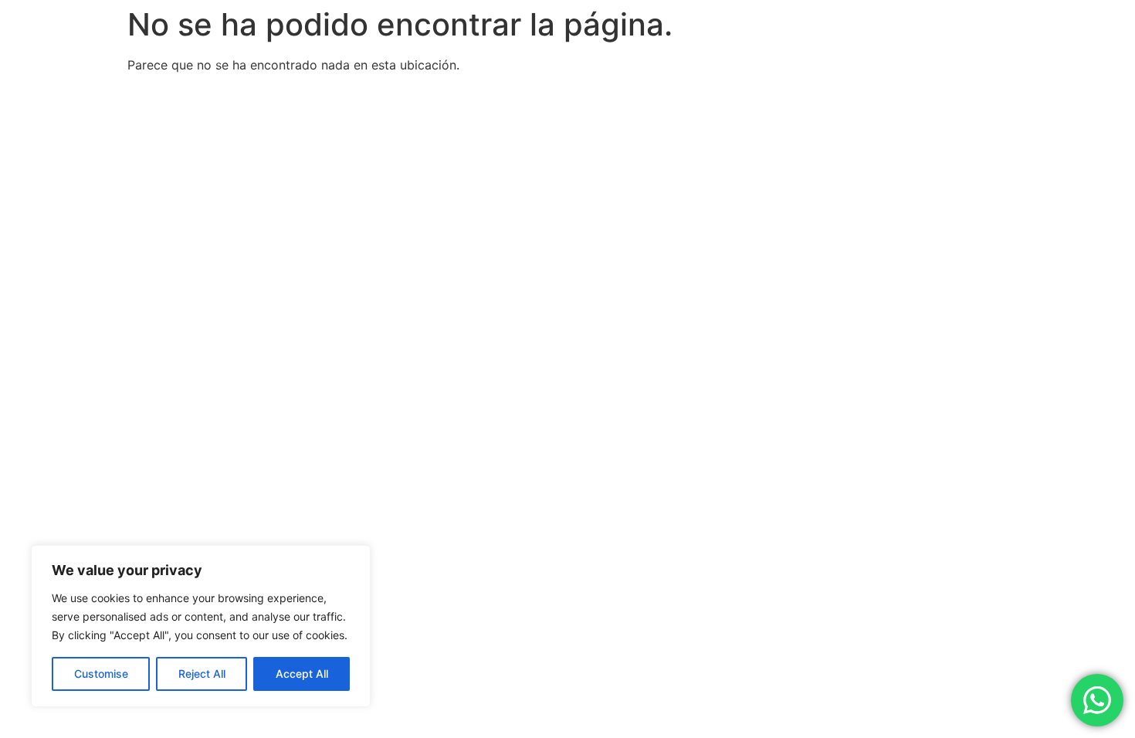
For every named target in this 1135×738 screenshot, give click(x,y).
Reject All (201, 673)
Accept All (302, 673)
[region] (201, 626)
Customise (101, 673)
